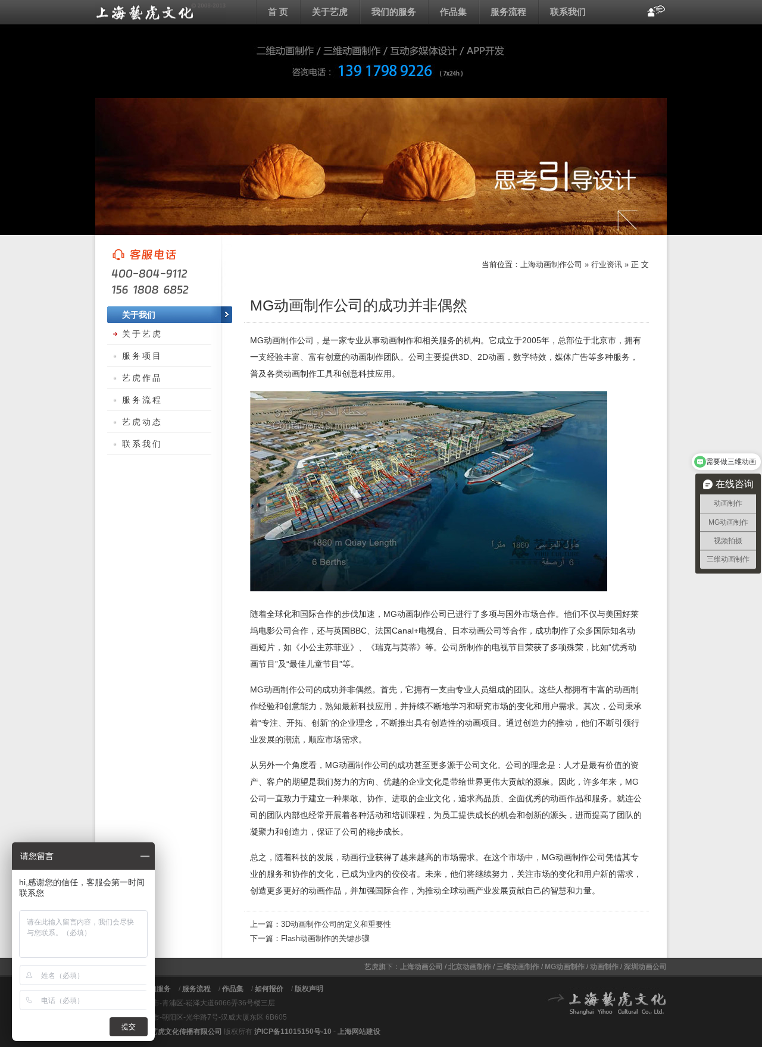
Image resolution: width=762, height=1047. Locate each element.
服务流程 (508, 12)
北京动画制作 (469, 967)
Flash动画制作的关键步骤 (325, 938)
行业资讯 (606, 264)
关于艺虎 (330, 12)
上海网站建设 (359, 1031)
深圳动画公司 (645, 967)
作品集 (453, 12)
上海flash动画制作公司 (160, 12)
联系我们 (568, 12)
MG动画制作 (565, 967)
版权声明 (309, 989)
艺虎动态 (142, 422)
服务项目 (142, 356)
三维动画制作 (517, 967)
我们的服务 (393, 12)
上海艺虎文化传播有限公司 (179, 1031)
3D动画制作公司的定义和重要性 (336, 924)
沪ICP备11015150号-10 (293, 1031)
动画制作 (604, 967)
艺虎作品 (142, 378)
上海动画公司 (421, 967)
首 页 (278, 12)
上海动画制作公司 (551, 264)
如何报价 (269, 989)
